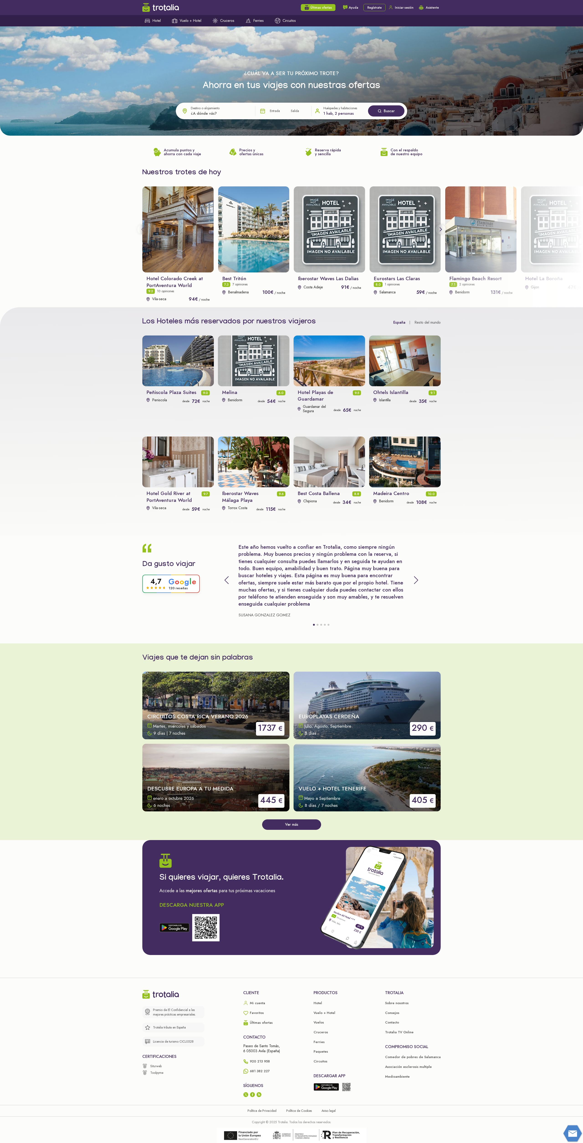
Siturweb (156, 1066)
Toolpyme (156, 1072)
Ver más (291, 824)
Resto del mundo (427, 322)
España (399, 322)
